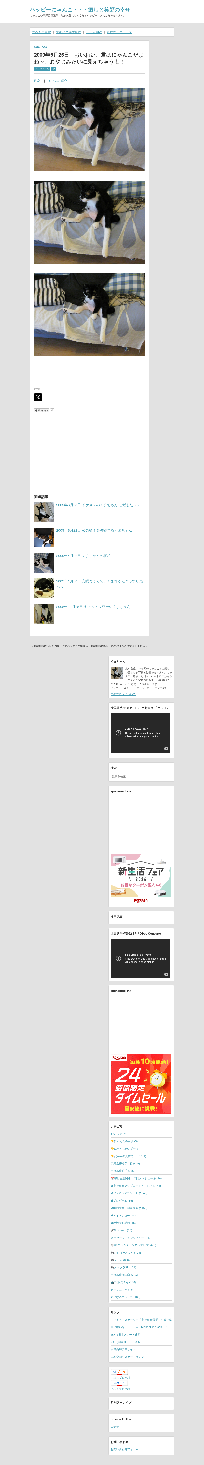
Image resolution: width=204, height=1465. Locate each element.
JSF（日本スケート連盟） (127, 1334)
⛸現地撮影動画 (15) (123, 1223)
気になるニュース (119, 32)
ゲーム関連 (94, 32)
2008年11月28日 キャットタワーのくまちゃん (93, 606)
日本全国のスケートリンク (127, 1357)
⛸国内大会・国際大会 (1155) (129, 1208)
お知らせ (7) (118, 1134)
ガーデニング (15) (122, 1290)
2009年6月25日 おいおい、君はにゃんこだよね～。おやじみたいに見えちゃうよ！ (89, 58)
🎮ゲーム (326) (120, 1260)
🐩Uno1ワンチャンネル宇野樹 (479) (133, 1245)
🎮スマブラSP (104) (123, 1267)
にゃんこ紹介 (58, 80)
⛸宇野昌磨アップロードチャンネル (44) (136, 1186)
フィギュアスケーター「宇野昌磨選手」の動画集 (141, 1319)
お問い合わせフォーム (124, 1449)
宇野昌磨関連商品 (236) (125, 1275)
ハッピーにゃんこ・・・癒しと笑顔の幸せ (80, 9)
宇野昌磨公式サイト (123, 1349)
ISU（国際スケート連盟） (127, 1342)
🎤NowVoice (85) (121, 1230)
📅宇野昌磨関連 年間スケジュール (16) (136, 1178)
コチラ (115, 1426)
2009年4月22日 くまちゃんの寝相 (83, 555)
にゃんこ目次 (41, 32)
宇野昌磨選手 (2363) (123, 1171)
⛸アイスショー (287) (124, 1215)
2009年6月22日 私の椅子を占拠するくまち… (119, 646)
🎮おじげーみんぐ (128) (126, 1252)
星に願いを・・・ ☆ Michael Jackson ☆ (139, 1327)
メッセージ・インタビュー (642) (131, 1238)
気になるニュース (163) (125, 1297)
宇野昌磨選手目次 (68, 32)
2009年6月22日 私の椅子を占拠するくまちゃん (94, 530)
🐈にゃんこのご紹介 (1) (126, 1148)
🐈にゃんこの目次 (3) (124, 1141)
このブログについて (123, 694)
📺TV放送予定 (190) (123, 1282)
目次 (37, 80)
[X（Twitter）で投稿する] (38, 397)
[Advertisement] (89, 450)
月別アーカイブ (121, 1402)
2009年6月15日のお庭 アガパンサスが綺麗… (60, 646)
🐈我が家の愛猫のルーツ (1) (128, 1156)
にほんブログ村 (120, 1378)
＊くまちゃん (42, 68)
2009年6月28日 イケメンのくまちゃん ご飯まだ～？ (98, 504)
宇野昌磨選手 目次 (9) (125, 1163)
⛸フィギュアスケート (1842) (129, 1193)
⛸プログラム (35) (122, 1200)
